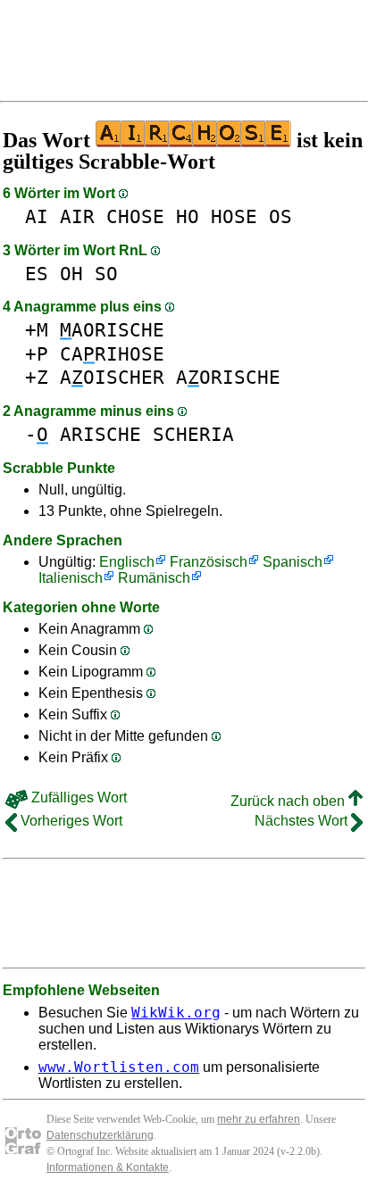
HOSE (234, 216)
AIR (77, 216)
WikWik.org (176, 1012)
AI (36, 216)
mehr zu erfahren (258, 1119)
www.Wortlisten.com (118, 1067)
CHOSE (135, 216)
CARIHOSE (112, 354)
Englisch (127, 561)
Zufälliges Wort (77, 797)
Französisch (208, 561)
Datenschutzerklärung (100, 1135)
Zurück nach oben (289, 801)
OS (280, 216)
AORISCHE (112, 330)
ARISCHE (100, 434)
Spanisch (292, 561)
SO (106, 273)
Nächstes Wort (303, 820)
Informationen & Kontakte (107, 1167)
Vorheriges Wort (69, 820)
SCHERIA (193, 434)
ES (36, 273)
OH (71, 273)
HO (187, 216)
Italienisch (70, 578)
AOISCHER (112, 377)
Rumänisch (154, 578)
